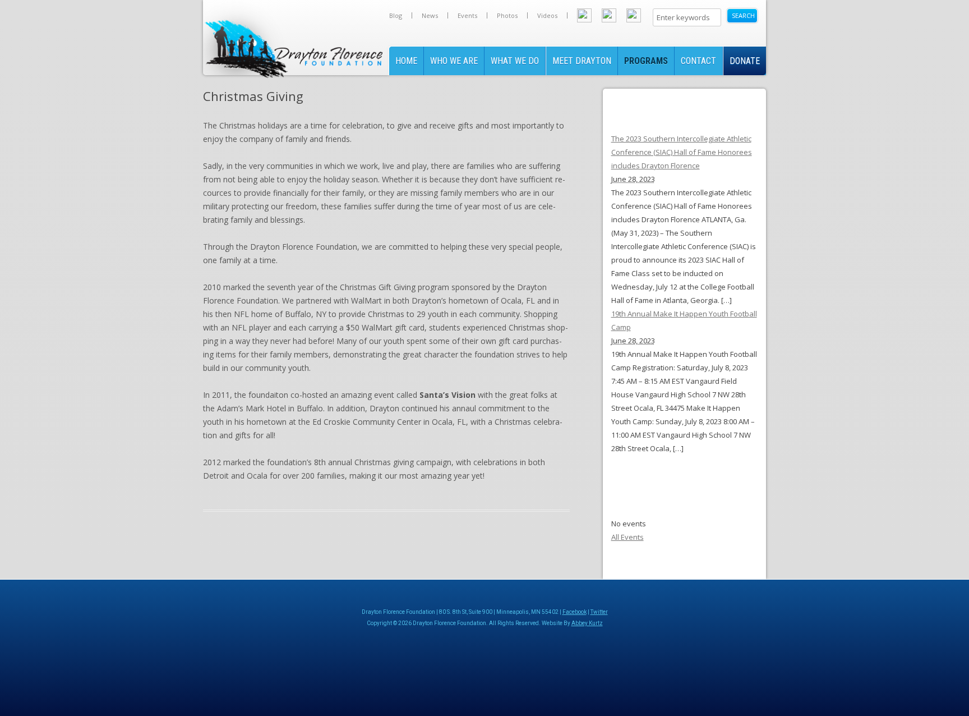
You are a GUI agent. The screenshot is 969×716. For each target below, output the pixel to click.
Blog (395, 15)
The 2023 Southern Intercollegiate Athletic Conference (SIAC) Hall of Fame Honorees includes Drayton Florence (681, 152)
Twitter (599, 612)
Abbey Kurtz (587, 623)
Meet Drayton (581, 61)
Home (406, 61)
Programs (646, 61)
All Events (627, 537)
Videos (547, 15)
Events (467, 15)
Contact (698, 61)
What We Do (515, 61)
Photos (507, 15)
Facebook (574, 612)
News (430, 15)
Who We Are (454, 61)
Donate (745, 61)
